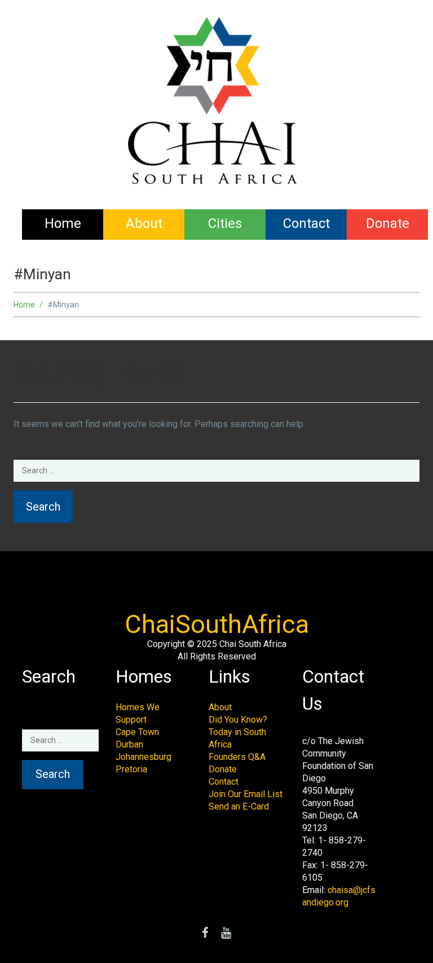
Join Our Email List (245, 794)
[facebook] (205, 934)
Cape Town (137, 732)
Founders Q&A (237, 756)
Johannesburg (143, 756)
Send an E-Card (239, 806)
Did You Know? (238, 719)
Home (63, 223)
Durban (129, 744)
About (144, 223)
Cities (225, 223)
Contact (306, 223)
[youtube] (226, 934)
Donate (387, 223)
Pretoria (131, 769)
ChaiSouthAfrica (217, 624)
